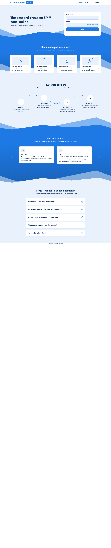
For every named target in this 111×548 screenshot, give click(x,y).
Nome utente (69, 14)
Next (99, 155)
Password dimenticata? (92, 24)
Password (68, 21)
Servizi (86, 3)
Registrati (97, 3)
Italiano (29, 3)
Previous (11, 155)
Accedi (80, 3)
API (91, 3)
